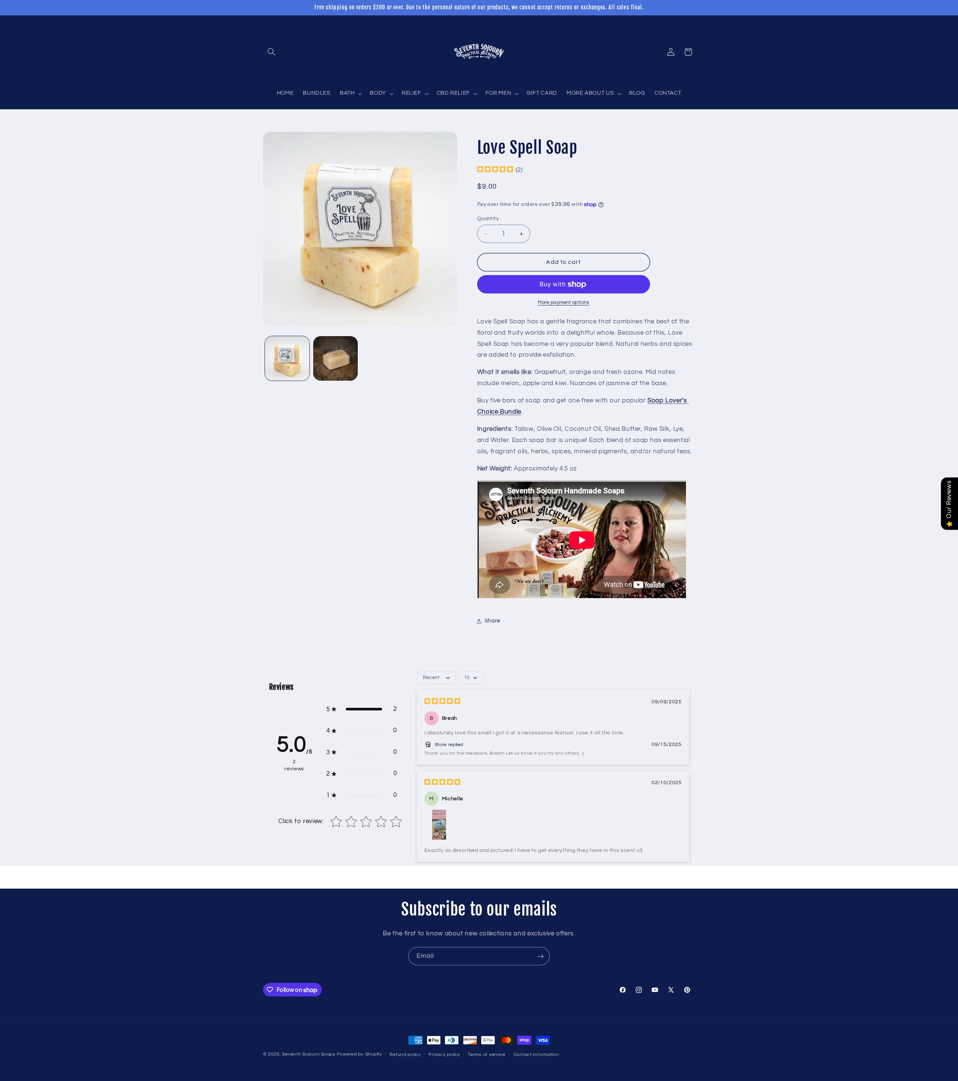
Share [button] (492, 621)
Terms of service (487, 1055)
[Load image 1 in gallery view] (287, 358)
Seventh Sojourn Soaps (308, 1054)
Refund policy (405, 1055)
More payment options (563, 303)
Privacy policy (444, 1055)
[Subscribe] (540, 956)
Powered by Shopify (359, 1054)
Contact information (536, 1055)
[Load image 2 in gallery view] (335, 358)
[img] (495, 170)
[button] (271, 52)
